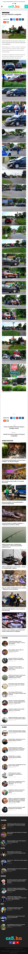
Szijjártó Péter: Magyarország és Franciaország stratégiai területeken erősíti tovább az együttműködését (16, 898)
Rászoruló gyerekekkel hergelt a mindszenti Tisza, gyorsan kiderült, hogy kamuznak (17, 693)
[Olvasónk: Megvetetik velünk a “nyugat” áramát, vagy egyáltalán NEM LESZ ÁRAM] (5, 733)
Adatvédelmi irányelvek (5, 951)
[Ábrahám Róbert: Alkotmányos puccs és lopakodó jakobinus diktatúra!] (5, 741)
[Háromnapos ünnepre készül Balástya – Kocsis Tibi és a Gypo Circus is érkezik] (5, 686)
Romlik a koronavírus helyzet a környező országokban (14, 435)
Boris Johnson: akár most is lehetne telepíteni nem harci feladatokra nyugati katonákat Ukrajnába (17, 881)
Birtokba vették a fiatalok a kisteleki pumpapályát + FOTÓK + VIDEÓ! (15, 908)
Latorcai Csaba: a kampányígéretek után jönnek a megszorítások (17, 765)
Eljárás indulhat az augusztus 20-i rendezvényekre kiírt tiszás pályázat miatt (16, 852)
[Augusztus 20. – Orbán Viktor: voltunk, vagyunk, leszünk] (4, 863)
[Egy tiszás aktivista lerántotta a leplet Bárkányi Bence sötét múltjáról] (5, 810)
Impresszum (23, 951)
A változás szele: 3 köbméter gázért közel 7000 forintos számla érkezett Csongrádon (13, 630)
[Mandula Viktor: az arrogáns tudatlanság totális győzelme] (5, 758)
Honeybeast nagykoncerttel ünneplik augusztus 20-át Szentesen (16, 709)
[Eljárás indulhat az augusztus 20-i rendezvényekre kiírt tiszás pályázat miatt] (4, 854)
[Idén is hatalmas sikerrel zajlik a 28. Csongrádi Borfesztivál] (5, 652)
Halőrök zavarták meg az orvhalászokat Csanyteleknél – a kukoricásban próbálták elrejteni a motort (12, 546)
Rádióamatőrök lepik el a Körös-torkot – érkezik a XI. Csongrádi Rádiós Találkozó (14, 567)
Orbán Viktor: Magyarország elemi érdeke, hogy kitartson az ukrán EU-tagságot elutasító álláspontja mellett (17, 889)
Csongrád (3, 12)
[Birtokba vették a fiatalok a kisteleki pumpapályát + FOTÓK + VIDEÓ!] (4, 910)
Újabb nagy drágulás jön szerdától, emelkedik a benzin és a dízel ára (17, 869)
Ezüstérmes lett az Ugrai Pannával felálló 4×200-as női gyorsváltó (16, 916)
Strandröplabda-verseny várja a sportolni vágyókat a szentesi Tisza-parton (16, 925)
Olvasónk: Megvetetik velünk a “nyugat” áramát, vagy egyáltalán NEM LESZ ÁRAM (17, 731)
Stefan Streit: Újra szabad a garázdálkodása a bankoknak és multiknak (15, 774)
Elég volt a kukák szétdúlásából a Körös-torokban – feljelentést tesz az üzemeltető (14, 588)
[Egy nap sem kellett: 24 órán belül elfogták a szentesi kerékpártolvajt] (5, 661)
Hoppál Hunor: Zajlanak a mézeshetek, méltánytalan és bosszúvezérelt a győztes (16, 791)
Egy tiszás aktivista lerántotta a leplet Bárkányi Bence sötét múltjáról (16, 808)
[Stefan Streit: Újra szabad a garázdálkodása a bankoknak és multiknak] (5, 775)
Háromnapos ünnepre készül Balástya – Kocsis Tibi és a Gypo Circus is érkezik (16, 684)
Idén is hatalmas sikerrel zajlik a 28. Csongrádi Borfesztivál (13, 481)
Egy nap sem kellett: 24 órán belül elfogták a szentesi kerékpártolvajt (12, 503)
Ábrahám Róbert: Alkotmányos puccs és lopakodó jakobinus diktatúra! (16, 739)
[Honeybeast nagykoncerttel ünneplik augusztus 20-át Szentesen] (5, 711)
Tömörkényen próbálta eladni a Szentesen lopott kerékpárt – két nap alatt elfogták (14, 460)
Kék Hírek (7, 12)
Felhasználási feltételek (15, 951)
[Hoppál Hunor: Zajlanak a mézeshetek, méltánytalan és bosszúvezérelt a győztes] (5, 792)
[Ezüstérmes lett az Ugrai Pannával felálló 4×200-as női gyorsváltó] (4, 918)
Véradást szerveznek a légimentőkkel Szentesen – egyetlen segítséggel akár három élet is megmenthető (16, 702)
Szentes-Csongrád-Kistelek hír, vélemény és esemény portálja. (14, 1)
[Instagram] (14, 942)
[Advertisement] (14, 405)
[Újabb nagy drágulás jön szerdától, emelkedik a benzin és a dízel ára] (4, 871)
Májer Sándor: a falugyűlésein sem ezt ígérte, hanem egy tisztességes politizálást (16, 783)
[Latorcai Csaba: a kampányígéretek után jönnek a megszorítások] (5, 767)
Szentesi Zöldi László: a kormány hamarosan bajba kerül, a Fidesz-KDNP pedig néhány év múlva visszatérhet (16, 749)
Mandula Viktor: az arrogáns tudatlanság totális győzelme (14, 756)
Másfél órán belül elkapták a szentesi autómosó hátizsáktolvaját (13, 609)
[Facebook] (10, 942)
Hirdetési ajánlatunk (13, 952)
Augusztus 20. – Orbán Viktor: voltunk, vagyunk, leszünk (17, 861)
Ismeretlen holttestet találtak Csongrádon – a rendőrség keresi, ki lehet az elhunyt (13, 524)
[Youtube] (17, 942)
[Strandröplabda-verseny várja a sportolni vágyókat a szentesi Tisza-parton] (4, 927)
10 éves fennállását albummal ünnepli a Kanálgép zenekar (14, 427)
